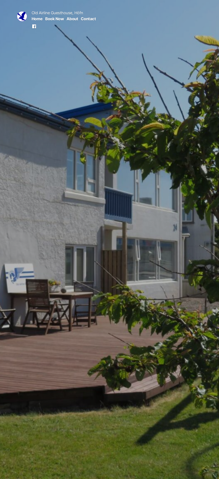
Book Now (54, 18)
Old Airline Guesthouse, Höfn (57, 12)
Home (37, 18)
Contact (88, 18)
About (72, 18)
